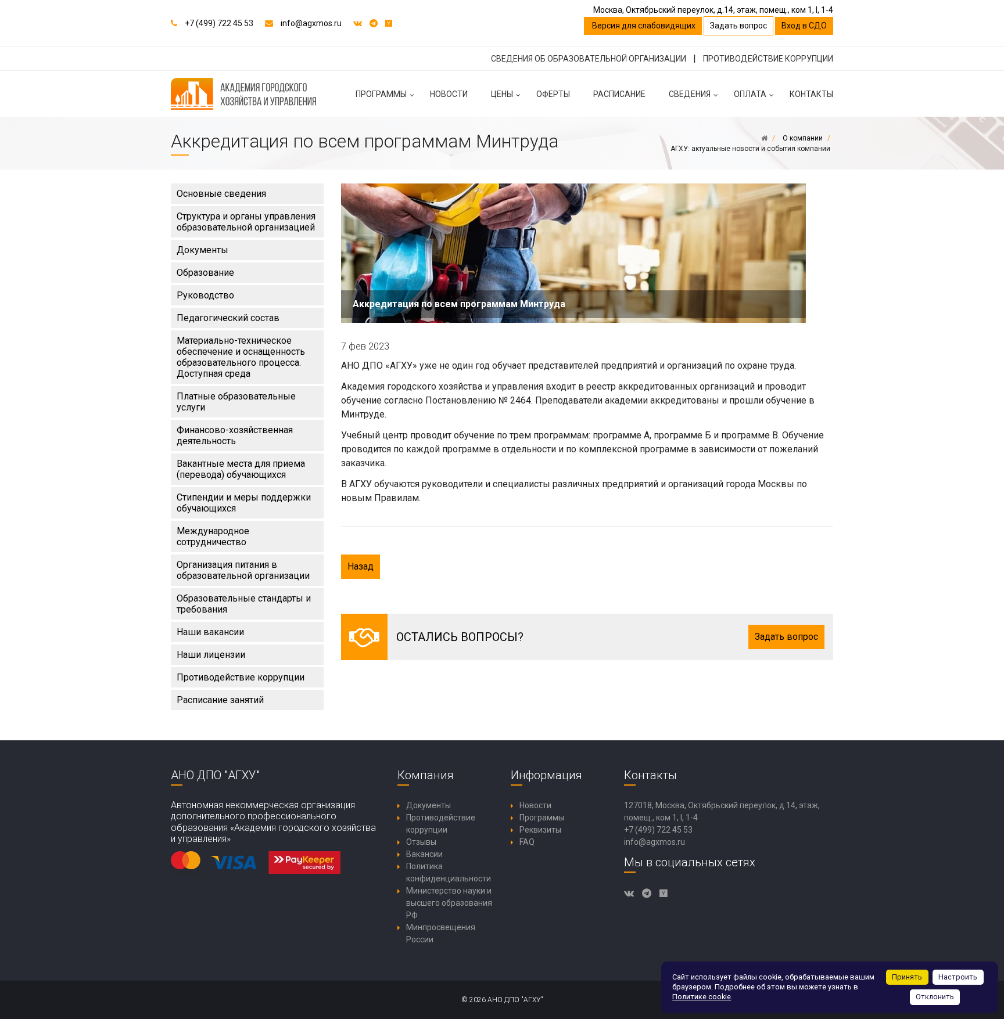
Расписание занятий (220, 699)
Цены (502, 94)
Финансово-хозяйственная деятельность (235, 435)
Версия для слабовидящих (642, 25)
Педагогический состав (228, 317)
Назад (360, 566)
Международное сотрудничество (213, 536)
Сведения (690, 94)
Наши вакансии (210, 632)
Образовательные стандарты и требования (244, 604)
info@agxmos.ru (311, 23)
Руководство (205, 295)
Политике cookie (701, 996)
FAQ (527, 842)
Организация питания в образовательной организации (243, 570)
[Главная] (764, 138)
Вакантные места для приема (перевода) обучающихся (241, 469)
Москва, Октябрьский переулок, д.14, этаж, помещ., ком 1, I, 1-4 (713, 10)
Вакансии (424, 854)
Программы (381, 94)
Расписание (619, 94)
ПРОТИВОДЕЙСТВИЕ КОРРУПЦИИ (768, 58)
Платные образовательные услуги (236, 402)
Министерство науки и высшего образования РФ (449, 903)
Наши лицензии (211, 654)
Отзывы (421, 842)
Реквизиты (540, 829)
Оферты (553, 94)
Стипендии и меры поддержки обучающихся (244, 503)
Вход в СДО (804, 25)
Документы (202, 249)
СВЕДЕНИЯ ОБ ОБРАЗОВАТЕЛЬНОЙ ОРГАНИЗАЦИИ (588, 58)
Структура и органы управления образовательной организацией (246, 222)
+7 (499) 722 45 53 (219, 23)
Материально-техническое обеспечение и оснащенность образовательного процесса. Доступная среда (241, 357)
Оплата (750, 94)
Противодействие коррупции (240, 677)
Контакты (811, 94)
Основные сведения (221, 193)
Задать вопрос (738, 25)
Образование (205, 272)
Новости (449, 94)
